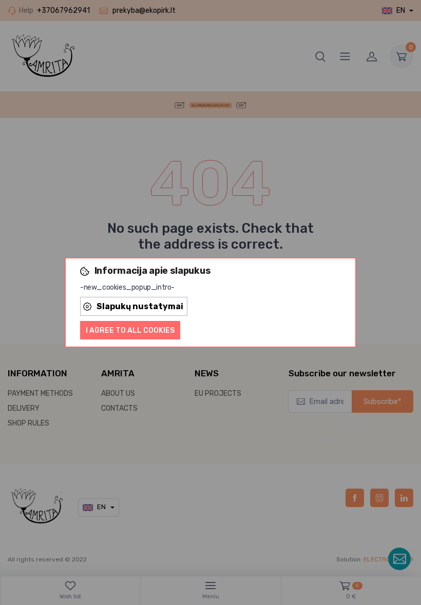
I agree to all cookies (130, 330)
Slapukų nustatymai (140, 306)
